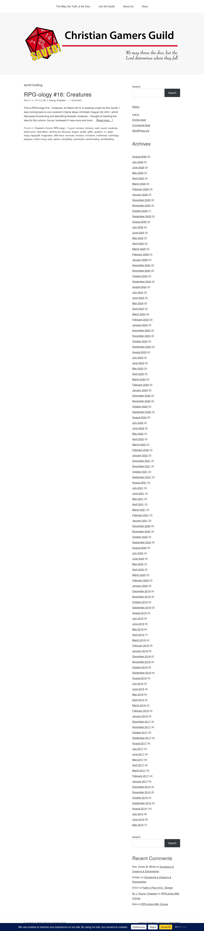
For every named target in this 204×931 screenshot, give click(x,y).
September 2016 (141, 803)
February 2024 (140, 319)
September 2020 (141, 542)
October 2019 (140, 602)
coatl (97, 128)
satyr (49, 139)
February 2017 (140, 776)
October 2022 (140, 406)
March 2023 (139, 379)
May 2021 (137, 499)
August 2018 (139, 678)
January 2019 (140, 651)
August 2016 (139, 808)
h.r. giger (108, 131)
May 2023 (137, 368)
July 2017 (137, 749)
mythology (113, 135)
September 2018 (141, 673)
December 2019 (141, 591)
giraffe (83, 131)
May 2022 (137, 433)
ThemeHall (174, 922)
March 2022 (139, 444)
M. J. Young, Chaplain (144, 893)
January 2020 (140, 586)
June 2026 (138, 167)
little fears (59, 135)
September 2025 (141, 216)
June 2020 (138, 558)
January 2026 (140, 194)
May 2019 (137, 629)
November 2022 (141, 401)
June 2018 (138, 689)
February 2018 (140, 711)
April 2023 (138, 374)
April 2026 (138, 178)
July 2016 (137, 814)
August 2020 (139, 548)
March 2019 (139, 640)
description (42, 131)
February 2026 (140, 189)
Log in (135, 114)
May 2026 (137, 173)
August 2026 (139, 156)
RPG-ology (59, 128)
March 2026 (139, 184)
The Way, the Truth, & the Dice (73, 6)
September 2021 (141, 477)
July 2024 (137, 292)
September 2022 (141, 412)
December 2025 (141, 200)
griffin (90, 131)
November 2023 (141, 336)
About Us (128, 6)
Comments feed (141, 125)
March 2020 (139, 575)
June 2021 (138, 493)
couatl (104, 128)
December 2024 (141, 265)
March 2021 (139, 510)
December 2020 (141, 526)
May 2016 (137, 825)
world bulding (92, 139)
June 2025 (138, 232)
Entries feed (139, 120)
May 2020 (137, 564)
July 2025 (137, 227)
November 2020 (141, 531)
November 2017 (141, 727)
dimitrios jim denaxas (59, 131)
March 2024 (139, 314)
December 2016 (141, 787)
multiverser (101, 135)
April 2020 (138, 569)
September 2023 (141, 347)
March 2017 (139, 770)
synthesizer (79, 139)
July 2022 (137, 423)
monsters (90, 135)
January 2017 (140, 781)
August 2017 (139, 743)
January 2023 (140, 390)
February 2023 (140, 385)
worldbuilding (107, 139)
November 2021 (141, 466)
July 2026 (137, 162)
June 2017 (138, 754)
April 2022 (138, 439)
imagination (47, 135)
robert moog (40, 139)
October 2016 (140, 797)
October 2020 (140, 537)
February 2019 (140, 645)
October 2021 (140, 471)
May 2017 (137, 759)
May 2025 (137, 238)
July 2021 (137, 488)
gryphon (99, 131)
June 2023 (138, 363)
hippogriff (35, 135)
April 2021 (138, 504)
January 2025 (140, 260)
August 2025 (139, 222)
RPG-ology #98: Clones (154, 904)
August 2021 (139, 482)
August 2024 (139, 287)
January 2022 (140, 455)
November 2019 (141, 596)
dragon (75, 131)
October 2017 (140, 732)
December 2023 (141, 330)
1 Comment (76, 100)
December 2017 (141, 721)
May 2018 (137, 694)
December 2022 (141, 395)
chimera (89, 128)
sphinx (57, 139)
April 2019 (138, 634)
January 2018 (140, 716)
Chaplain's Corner (44, 128)
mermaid (69, 135)
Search (136, 86)
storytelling (66, 139)
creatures (112, 128)
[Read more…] (104, 120)
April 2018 (138, 700)
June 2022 (138, 428)
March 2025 (139, 249)
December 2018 (141, 656)
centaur (80, 128)
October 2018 (140, 667)
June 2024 (138, 298)
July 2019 (137, 618)
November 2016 (141, 792)
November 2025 (141, 205)
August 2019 (139, 613)
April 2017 (138, 765)
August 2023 (139, 352)
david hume (30, 131)
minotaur (79, 135)
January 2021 (140, 520)
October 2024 (140, 276)
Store (145, 6)
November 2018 (141, 662)
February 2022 (140, 450)
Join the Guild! (106, 6)
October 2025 (140, 211)
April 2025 (138, 243)
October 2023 (140, 341)
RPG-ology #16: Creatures (57, 94)
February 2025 (140, 254)
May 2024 (137, 303)
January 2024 (140, 325)
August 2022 (139, 417)
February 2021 (140, 515)
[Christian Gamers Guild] (102, 59)
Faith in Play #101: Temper (158, 887)
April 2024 (138, 308)
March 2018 (139, 705)
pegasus (28, 139)
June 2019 (138, 624)
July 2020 (137, 553)
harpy (26, 135)
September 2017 (141, 738)
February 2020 (140, 580)
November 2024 (141, 270)
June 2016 (138, 819)
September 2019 (141, 607)
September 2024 (141, 281)
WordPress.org (140, 130)
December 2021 (141, 461)
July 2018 (137, 683)
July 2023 (137, 357)
